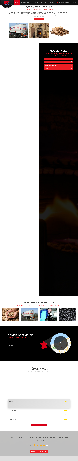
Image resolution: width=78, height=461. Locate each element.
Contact (52, 2)
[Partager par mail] (73, 2)
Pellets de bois (48, 58)
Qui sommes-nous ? (25, 2)
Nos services (36, 2)
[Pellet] (59, 30)
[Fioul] (39, 30)
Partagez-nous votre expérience (39, 451)
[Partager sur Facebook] (71, 2)
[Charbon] (18, 30)
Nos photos (44, 2)
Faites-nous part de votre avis (39, 425)
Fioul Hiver (47, 62)
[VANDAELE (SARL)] (29, 314)
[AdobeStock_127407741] (10, 314)
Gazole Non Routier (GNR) (51, 65)
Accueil (17, 2)
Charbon (47, 68)
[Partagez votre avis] (75, 2)
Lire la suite (39, 19)
